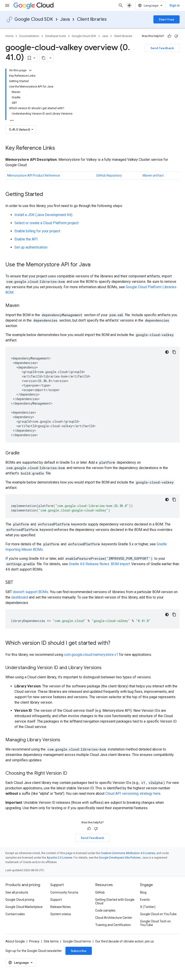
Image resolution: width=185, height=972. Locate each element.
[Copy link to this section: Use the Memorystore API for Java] (94, 265)
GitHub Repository (109, 175)
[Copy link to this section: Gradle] (24, 453)
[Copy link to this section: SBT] (17, 582)
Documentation (29, 36)
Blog (143, 892)
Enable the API (26, 239)
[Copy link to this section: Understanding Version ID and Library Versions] (106, 668)
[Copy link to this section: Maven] (23, 306)
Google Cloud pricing (19, 899)
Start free (166, 19)
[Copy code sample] (174, 352)
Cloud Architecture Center (113, 917)
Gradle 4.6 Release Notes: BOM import (99, 564)
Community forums (64, 892)
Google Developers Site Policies (120, 857)
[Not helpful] (176, 36)
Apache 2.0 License (59, 857)
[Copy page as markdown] (43, 58)
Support (56, 899)
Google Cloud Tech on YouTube (155, 923)
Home (9, 36)
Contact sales (15, 914)
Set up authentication (30, 247)
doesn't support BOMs (30, 592)
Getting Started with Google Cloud (114, 901)
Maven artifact (153, 175)
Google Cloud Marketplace (24, 907)
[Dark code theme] (167, 352)
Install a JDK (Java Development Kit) (43, 215)
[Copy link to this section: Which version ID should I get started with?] (114, 643)
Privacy (34, 941)
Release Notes (60, 907)
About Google (15, 941)
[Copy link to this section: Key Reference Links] (59, 148)
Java (65, 19)
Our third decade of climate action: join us (124, 941)
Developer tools (55, 36)
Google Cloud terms (77, 941)
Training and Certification (113, 925)
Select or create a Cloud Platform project (46, 223)
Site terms (51, 941)
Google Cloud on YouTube (158, 914)
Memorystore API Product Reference (33, 175)
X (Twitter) (147, 907)
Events (145, 899)
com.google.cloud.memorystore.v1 (91, 654)
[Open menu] (7, 5)
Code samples (105, 910)
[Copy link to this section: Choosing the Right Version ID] (71, 773)
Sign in (174, 5)
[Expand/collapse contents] (30, 70)
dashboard (19, 597)
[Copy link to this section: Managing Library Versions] (64, 740)
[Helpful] (169, 36)
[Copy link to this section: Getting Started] (47, 194)
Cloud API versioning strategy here (132, 793)
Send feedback (162, 48)
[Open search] (120, 5)
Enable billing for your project (37, 231)
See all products (16, 892)
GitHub (100, 892)
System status (60, 914)
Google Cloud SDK (33, 19)
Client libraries (92, 19)
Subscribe (78, 951)
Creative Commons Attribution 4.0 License (128, 853)
